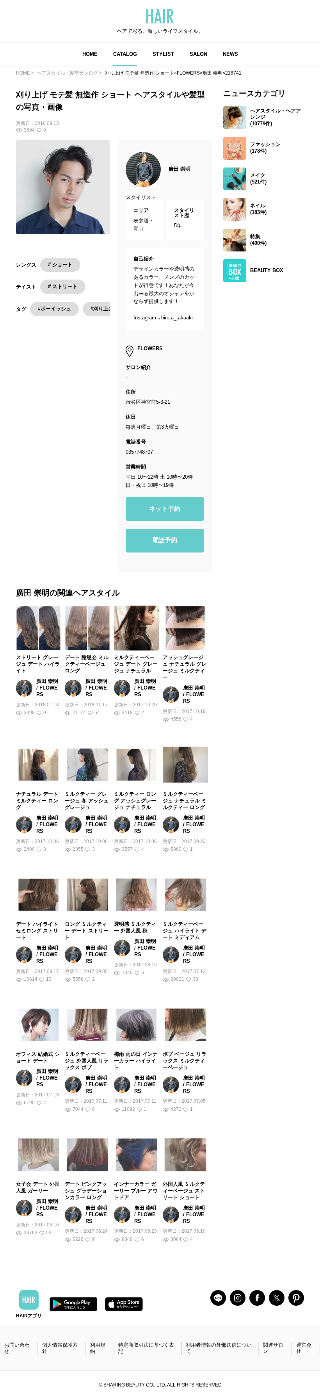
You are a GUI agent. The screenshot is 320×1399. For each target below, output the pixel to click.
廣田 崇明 (179, 169)
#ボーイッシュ (54, 309)
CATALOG (125, 54)
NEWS (230, 54)
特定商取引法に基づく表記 (146, 1348)
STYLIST (163, 54)
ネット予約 (164, 508)
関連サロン (273, 1348)
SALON (198, 54)
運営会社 (303, 1348)
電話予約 (164, 540)
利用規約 (97, 1348)
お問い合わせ (17, 1348)
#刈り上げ (102, 309)
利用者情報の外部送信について (219, 1348)
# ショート (60, 264)
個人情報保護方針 (60, 1348)
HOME (90, 54)
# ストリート (63, 286)
